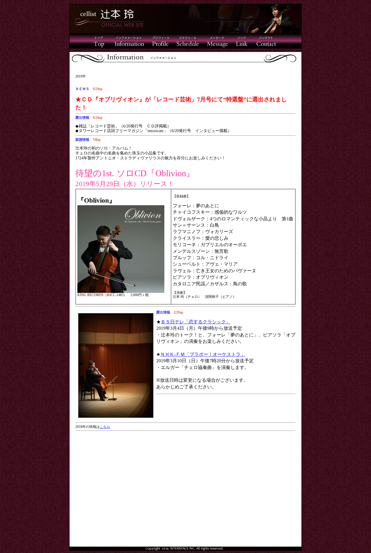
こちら (105, 427)
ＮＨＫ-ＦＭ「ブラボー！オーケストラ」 (202, 354)
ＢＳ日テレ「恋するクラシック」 (195, 321)
